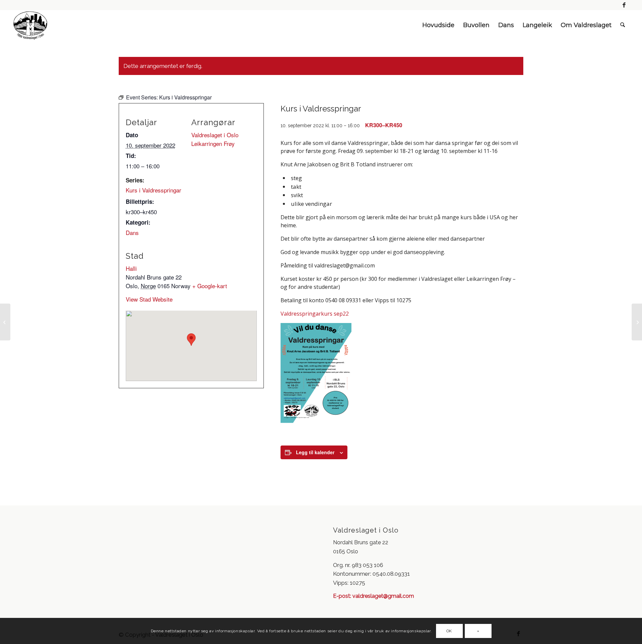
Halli (131, 268)
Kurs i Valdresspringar (153, 190)
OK (449, 631)
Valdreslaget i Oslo (214, 135)
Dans (132, 232)
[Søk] (622, 25)
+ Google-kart (209, 285)
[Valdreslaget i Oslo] (30, 25)
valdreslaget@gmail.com (382, 596)
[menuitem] (438, 25)
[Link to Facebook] (624, 5)
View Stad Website (149, 299)
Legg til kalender (315, 452)
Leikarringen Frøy (213, 143)
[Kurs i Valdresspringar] (5, 322)
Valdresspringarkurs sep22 (315, 313)
